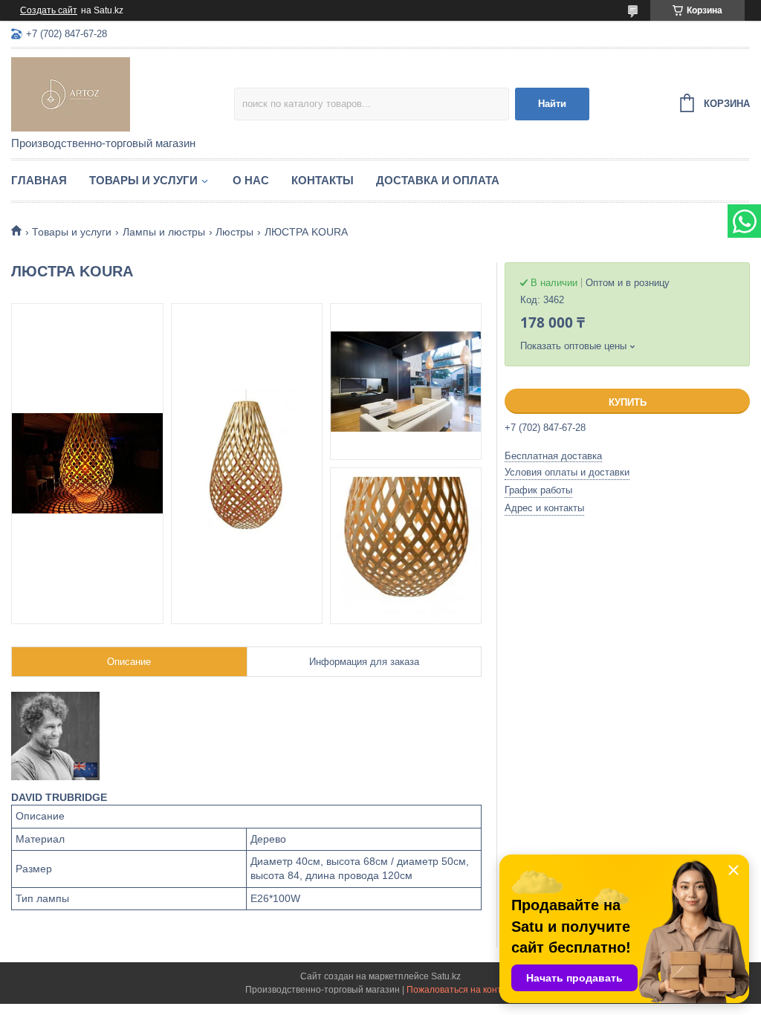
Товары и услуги (143, 180)
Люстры (234, 232)
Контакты (322, 180)
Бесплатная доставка (553, 455)
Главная (39, 180)
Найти (552, 103)
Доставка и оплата (437, 180)
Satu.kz (446, 976)
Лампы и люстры (164, 232)
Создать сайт (48, 10)
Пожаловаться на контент (461, 990)
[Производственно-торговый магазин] (122, 93)
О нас (251, 180)
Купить (628, 402)
